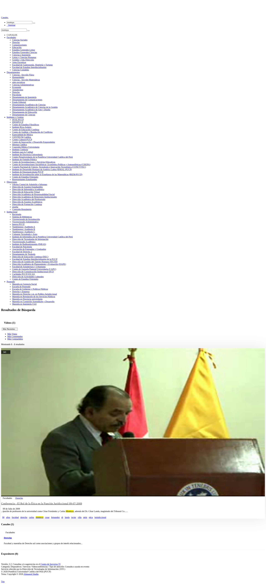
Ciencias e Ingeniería (21, 55)
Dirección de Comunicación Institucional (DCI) (33, 271)
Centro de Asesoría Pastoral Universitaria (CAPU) (34, 269)
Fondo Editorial (19, 102)
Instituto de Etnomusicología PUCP (27, 172)
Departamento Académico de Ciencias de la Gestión (35, 107)
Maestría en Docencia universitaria (27, 299)
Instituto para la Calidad (22, 152)
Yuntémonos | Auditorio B (23, 229)
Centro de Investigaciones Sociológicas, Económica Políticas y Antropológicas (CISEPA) (51, 164)
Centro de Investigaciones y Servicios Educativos (33, 162)
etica (91, 517)
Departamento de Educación (24, 112)
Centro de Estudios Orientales (25, 177)
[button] (5, 17)
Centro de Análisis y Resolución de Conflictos (32, 132)
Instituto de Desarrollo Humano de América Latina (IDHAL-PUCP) (42, 169)
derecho (23, 517)
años (8, 517)
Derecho (16, 42)
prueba (15, 207)
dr (62, 517)
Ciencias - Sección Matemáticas (26, 80)
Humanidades (18, 77)
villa (79, 517)
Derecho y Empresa (21, 291)
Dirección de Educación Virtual (26, 192)
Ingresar (11, 25)
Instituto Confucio (20, 149)
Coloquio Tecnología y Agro (24, 234)
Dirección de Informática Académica (28, 189)
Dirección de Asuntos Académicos (27, 202)
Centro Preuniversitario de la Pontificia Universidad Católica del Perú (42, 157)
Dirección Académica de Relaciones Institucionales (34, 197)
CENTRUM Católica (21, 137)
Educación (16, 47)
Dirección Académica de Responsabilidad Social (33, 194)
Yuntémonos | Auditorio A (23, 227)
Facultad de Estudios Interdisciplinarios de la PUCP (34, 259)
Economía (16, 87)
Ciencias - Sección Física (23, 75)
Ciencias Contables (20, 70)
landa (67, 517)
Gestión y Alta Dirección (23, 60)
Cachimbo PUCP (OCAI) (23, 274)
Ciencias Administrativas (23, 85)
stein (85, 517)
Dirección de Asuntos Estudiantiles (27, 187)
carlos (31, 517)
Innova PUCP (18, 224)
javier (73, 517)
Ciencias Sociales (19, 40)
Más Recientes (10, 329)
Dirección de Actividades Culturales (28, 276)
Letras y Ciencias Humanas (24, 57)
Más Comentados (15, 336)
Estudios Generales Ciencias (24, 52)
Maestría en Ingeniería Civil (24, 304)
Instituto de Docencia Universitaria (27, 154)
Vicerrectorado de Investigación (26, 219)
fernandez (55, 517)
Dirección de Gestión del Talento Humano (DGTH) (34, 262)
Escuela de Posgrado (21, 286)
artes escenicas (18, 82)
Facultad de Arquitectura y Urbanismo (29, 266)
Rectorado (16, 214)
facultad (15, 517)
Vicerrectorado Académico (23, 242)
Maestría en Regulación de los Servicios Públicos (33, 296)
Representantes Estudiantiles (24, 179)
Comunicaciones (19, 45)
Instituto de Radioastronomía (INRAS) (29, 244)
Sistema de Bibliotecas (22, 217)
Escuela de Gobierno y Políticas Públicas (30, 289)
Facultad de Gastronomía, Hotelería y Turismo (32, 65)
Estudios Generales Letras (23, 50)
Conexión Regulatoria (21, 209)
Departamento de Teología (23, 254)
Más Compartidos (15, 339)
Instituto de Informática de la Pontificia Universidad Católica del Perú (42, 237)
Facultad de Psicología (22, 247)
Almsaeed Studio (31, 574)
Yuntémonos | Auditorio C (23, 232)
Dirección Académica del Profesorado (28, 199)
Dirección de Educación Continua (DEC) (30, 257)
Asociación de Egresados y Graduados (29, 249)
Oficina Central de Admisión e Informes (29, 184)
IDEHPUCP (17, 122)
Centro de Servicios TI (50, 564)
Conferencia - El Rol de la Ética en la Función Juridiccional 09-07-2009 (41, 503)
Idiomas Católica (19, 144)
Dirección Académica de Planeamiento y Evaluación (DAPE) (39, 264)
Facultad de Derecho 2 (22, 252)
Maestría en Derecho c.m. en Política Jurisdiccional (34, 294)
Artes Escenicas (19, 62)
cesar (47, 517)
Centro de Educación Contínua (25, 129)
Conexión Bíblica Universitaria (25, 147)
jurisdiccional (100, 517)
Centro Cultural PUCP (22, 139)
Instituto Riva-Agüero (21, 127)
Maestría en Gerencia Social (24, 284)
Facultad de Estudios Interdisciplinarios (29, 67)
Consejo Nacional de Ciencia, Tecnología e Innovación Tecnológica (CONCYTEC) (49, 167)
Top (3, 581)
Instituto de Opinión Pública (24, 159)
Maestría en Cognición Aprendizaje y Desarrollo (33, 301)
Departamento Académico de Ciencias (29, 105)
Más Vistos (12, 334)
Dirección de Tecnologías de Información (30, 239)
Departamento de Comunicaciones (27, 100)
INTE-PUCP (18, 119)
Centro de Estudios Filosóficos (25, 124)
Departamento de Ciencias (23, 115)
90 (3, 517)
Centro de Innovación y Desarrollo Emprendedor (33, 142)
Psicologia (16, 95)
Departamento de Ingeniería (24, 97)
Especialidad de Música (22, 134)
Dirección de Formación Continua (27, 204)
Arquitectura (17, 90)
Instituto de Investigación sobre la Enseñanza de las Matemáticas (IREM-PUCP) (47, 174)
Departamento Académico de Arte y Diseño (31, 110)
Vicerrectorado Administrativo (25, 222)
